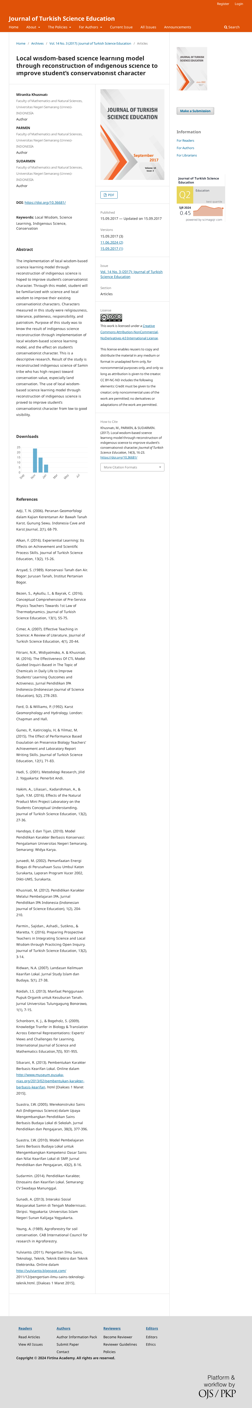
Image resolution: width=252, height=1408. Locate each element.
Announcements (177, 27)
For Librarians (187, 155)
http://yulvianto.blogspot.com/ (41, 1270)
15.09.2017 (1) (111, 248)
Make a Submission (195, 111)
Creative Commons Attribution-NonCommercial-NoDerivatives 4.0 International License (129, 332)
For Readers (185, 140)
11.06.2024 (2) (111, 242)
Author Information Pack (77, 1337)
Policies (109, 1351)
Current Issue (121, 27)
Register (223, 3)
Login (239, 3)
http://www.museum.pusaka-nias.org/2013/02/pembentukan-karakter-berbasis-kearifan (50, 1080)
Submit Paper (68, 1344)
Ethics (151, 1344)
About (31, 27)
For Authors (89, 27)
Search (233, 27)
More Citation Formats (120, 467)
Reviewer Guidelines (120, 1344)
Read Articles (29, 1337)
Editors (152, 1337)
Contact (63, 1351)
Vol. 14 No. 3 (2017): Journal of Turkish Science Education (90, 43)
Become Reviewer (117, 1337)
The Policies (58, 27)
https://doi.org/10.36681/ (45, 202)
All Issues (148, 27)
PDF (110, 195)
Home (13, 27)
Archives (37, 43)
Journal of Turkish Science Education (62, 18)
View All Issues (30, 1344)
